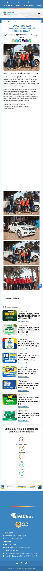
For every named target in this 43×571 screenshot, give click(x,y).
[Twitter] (23, 40)
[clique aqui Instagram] (26, 563)
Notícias (10, 22)
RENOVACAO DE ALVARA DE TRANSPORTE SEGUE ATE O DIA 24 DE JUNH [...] (29, 415)
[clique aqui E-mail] (16, 563)
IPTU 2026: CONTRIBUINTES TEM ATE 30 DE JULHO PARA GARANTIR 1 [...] (29, 358)
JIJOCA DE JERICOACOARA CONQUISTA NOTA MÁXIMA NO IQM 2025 (28, 330)
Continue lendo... (23, 321)
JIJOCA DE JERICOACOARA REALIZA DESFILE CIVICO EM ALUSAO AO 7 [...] (29, 316)
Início (4, 22)
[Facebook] (19, 40)
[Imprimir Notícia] (13, 40)
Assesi (14, 568)
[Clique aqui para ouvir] (26, 40)
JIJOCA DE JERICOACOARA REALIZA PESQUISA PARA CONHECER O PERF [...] (28, 386)
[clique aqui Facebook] (21, 563)
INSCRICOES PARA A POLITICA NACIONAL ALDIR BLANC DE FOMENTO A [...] (28, 344)
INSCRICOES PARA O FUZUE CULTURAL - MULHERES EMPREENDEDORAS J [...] (28, 372)
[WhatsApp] (29, 40)
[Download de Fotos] (16, 40)
